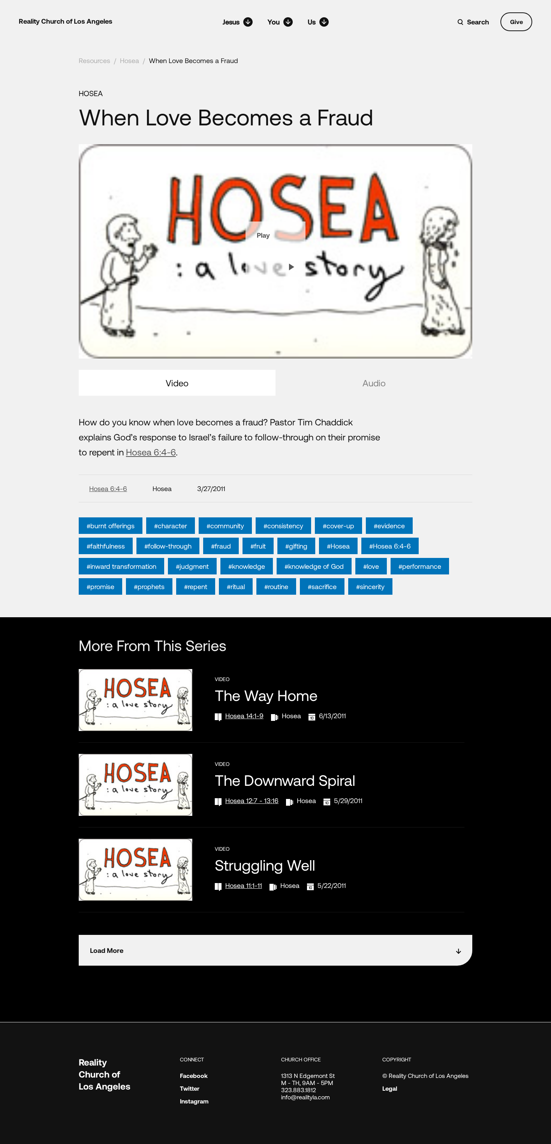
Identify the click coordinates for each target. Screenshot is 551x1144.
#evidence (389, 526)
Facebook (194, 1075)
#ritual (236, 586)
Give (516, 21)
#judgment (192, 566)
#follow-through (168, 546)
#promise (100, 586)
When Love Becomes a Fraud (193, 60)
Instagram (194, 1101)
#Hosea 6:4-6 (390, 546)
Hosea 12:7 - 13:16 (251, 800)
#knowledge (246, 566)
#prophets (149, 586)
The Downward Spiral (285, 780)
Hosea (129, 60)
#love (371, 566)
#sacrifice (322, 586)
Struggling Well (265, 865)
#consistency (283, 526)
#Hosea (338, 546)
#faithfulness (106, 546)
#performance (419, 566)
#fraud (221, 546)
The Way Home (266, 695)
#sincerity (370, 586)
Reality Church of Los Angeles (65, 21)
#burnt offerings (111, 526)
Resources (94, 60)
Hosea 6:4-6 (151, 451)
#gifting (296, 546)
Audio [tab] (374, 382)
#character (170, 526)
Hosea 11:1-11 (243, 885)
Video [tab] (177, 382)
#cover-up (338, 526)
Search (478, 22)
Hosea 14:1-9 (244, 715)
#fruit (258, 546)
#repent (195, 586)
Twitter (189, 1088)
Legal (389, 1088)
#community (225, 526)
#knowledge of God (314, 566)
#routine (276, 586)
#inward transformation (121, 566)
